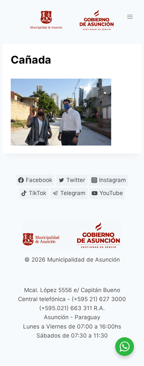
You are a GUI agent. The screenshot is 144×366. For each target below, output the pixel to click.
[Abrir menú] (130, 16)
